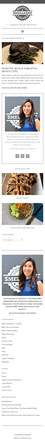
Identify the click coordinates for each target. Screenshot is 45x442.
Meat (15, 87)
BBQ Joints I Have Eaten (10, 327)
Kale (15, 438)
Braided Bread (7, 401)
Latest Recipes (7, 383)
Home (4, 373)
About (4, 376)
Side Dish (5, 355)
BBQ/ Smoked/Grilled (9, 331)
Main (12, 87)
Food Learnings (6, 87)
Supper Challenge (22, 87)
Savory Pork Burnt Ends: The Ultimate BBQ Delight (19, 408)
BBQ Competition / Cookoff (11, 324)
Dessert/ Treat (7, 341)
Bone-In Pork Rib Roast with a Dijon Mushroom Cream (21, 415)
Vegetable (5, 362)
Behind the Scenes (8, 334)
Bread (4, 338)
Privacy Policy (7, 390)
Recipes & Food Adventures (11, 380)
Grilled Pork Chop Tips (10, 412)
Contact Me (6, 387)
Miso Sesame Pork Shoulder (11, 405)
